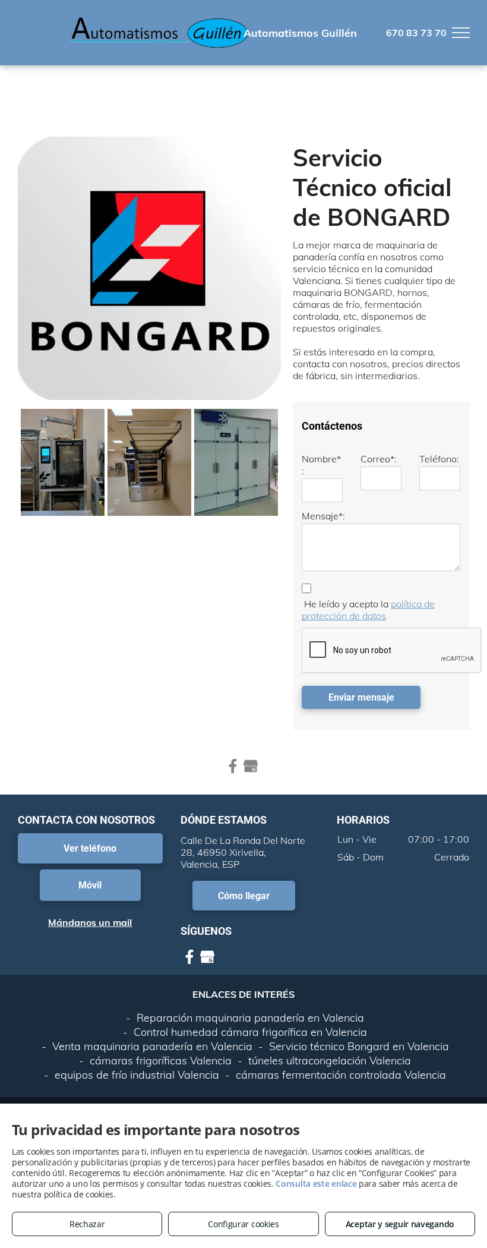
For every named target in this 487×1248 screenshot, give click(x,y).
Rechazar (87, 1224)
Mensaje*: (323, 516)
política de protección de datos (368, 610)
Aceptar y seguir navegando (400, 1224)
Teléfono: (439, 459)
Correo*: (378, 459)
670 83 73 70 (416, 33)
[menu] (460, 32)
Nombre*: (321, 465)
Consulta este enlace (316, 1183)
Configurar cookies (243, 1224)
